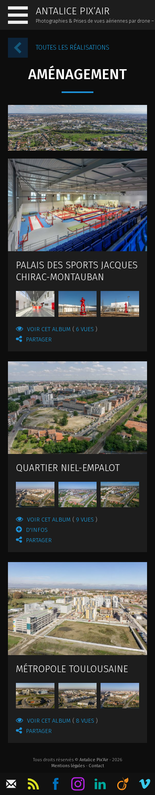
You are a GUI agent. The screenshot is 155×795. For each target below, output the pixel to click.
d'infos (37, 529)
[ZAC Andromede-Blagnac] (35, 695)
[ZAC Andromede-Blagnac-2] (77, 695)
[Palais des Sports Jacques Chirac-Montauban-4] (77, 303)
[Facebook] (56, 784)
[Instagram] (78, 784)
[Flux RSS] (33, 784)
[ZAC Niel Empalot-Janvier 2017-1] (35, 494)
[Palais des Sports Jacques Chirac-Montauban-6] (77, 204)
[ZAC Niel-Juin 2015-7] (77, 407)
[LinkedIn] (100, 784)
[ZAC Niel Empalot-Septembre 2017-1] (120, 494)
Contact (96, 765)
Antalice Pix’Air (93, 759)
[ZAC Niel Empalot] (120, 695)
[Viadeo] (122, 784)
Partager (39, 339)
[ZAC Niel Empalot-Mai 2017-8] (77, 494)
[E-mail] (11, 784)
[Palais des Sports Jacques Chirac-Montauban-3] (120, 303)
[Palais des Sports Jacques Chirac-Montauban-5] (35, 303)
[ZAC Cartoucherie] (77, 608)
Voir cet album (60, 329)
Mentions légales (68, 765)
